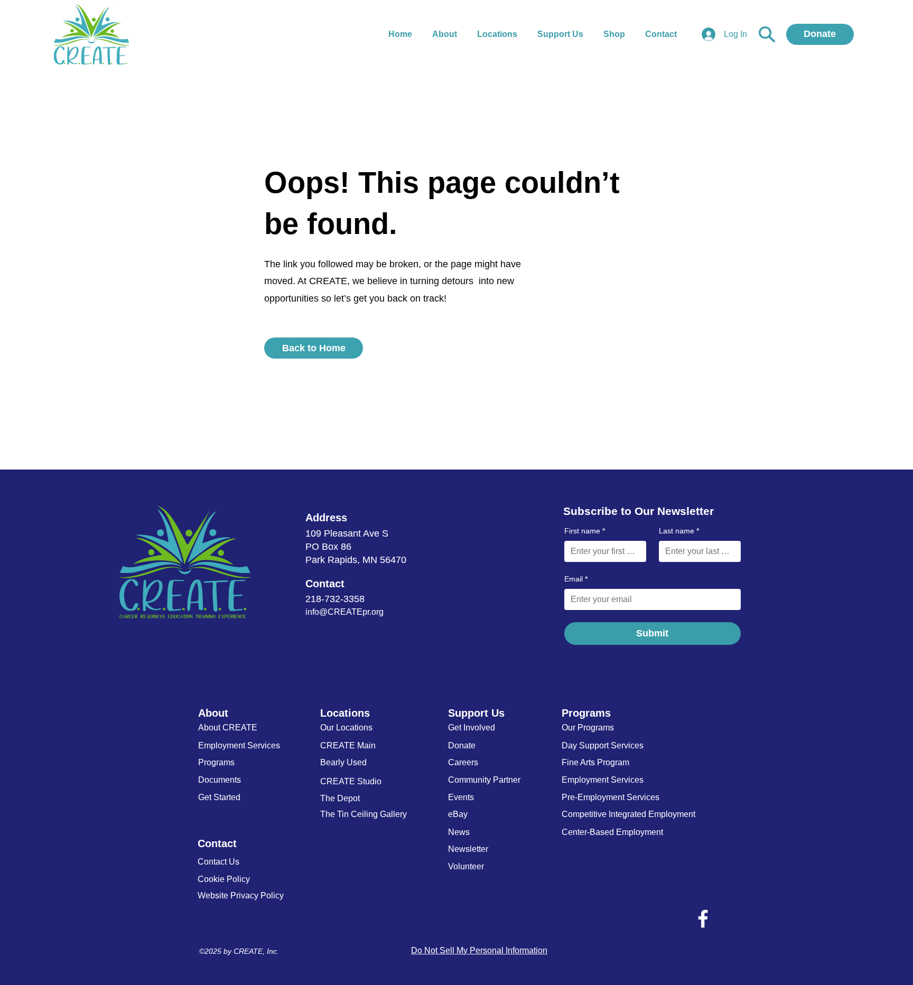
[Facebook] (703, 919)
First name (584, 531)
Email (576, 579)
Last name (679, 531)
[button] (616, 34)
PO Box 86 (328, 546)
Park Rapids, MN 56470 (355, 560)
